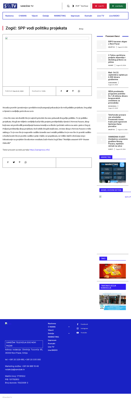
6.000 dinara (112, 82)
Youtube (84, 333)
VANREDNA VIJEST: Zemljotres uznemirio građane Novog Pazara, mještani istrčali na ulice (118, 141)
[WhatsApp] (78, 91)
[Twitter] (67, 91)
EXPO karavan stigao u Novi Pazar (117, 42)
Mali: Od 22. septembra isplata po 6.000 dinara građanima (118, 76)
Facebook (84, 324)
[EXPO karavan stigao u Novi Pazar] (101, 44)
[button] (68, 6)
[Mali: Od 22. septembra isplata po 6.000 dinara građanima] (101, 75)
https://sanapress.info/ (39, 150)
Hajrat (110, 65)
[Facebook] (61, 91)
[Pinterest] (72, 91)
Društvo (111, 47)
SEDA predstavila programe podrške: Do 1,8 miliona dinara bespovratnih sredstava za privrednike (118, 97)
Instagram (84, 328)
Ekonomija (112, 106)
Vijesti (110, 149)
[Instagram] (78, 329)
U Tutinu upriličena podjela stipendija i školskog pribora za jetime (117, 58)
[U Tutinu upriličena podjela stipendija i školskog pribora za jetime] (101, 58)
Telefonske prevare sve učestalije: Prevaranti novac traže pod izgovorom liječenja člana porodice (117, 121)
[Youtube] (78, 333)
